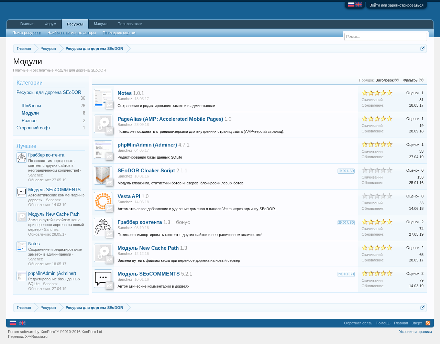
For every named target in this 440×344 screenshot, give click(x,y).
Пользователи (130, 24)
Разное (29, 120)
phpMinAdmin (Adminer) (52, 273)
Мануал (100, 24)
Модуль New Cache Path (53, 214)
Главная (27, 24)
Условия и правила (415, 332)
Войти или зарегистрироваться (397, 5)
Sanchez (125, 99)
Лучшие (26, 146)
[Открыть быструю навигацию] (422, 48)
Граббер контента (46, 155)
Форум (50, 24)
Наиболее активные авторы (71, 33)
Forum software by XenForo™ (55, 332)
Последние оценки (119, 33)
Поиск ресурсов (26, 33)
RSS (428, 323)
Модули (30, 113)
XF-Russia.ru (36, 336)
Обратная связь (358, 323)
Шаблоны (31, 105)
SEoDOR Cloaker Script (146, 170)
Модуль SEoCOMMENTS (54, 189)
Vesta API (129, 196)
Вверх (416, 323)
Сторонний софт (33, 127)
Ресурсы (75, 24)
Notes (34, 243)
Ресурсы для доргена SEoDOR (48, 92)
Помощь (383, 323)
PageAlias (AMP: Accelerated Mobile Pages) (170, 119)
